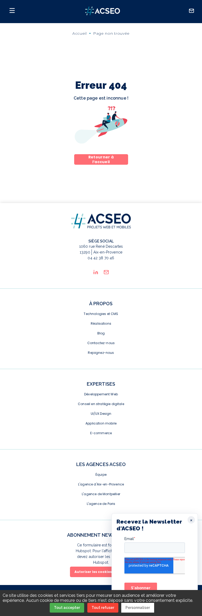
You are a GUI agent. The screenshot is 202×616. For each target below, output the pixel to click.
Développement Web (101, 394)
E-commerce (101, 433)
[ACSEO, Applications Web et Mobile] (102, 12)
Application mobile (101, 423)
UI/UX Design (101, 413)
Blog (101, 333)
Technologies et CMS (101, 314)
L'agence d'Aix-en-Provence (101, 484)
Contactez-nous (101, 343)
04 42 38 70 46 (101, 258)
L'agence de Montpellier (101, 494)
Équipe (101, 474)
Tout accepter (67, 607)
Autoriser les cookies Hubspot (101, 572)
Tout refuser (103, 607)
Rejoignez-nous (101, 352)
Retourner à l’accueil (101, 159)
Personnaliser (137, 607)
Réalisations (101, 323)
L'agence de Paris (101, 503)
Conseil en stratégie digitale (101, 404)
